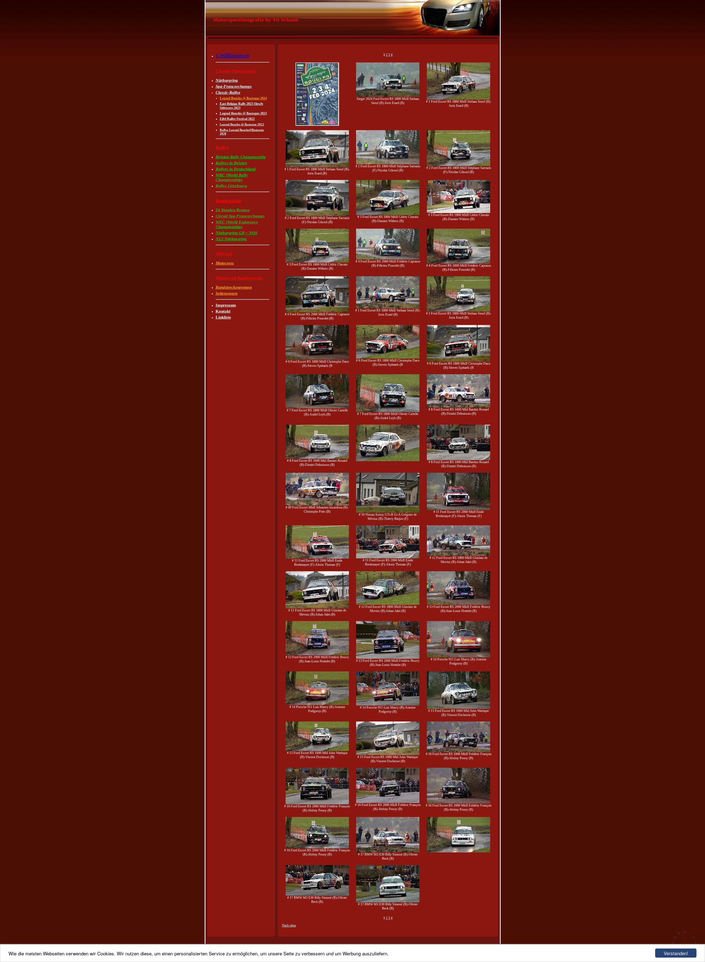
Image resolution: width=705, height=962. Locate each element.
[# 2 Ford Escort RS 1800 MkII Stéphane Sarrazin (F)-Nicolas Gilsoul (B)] (387, 163)
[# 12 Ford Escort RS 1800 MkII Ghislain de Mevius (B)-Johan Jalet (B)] (458, 555)
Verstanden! (676, 953)
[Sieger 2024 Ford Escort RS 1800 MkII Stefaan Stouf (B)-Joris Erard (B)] (387, 96)
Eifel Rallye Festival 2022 (237, 119)
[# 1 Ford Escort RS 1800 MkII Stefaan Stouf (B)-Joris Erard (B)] (458, 98)
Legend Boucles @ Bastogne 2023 (243, 113)
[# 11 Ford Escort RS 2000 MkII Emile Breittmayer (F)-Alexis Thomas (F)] (458, 509)
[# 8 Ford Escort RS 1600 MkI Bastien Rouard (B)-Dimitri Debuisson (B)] (458, 406)
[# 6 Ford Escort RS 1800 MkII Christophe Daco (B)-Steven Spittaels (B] (317, 358)
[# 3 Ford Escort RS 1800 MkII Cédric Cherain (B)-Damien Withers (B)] (387, 214)
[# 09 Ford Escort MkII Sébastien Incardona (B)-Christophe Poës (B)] (317, 504)
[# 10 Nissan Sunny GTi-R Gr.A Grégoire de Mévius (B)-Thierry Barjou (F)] (387, 511)
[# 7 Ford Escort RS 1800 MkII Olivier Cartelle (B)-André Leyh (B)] (317, 407)
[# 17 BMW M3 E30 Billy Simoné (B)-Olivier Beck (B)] (387, 851)
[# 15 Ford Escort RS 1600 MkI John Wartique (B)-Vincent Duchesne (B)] (458, 708)
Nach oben (289, 925)
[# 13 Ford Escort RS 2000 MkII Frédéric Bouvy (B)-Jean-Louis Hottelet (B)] (458, 604)
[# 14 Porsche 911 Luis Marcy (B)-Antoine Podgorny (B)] (458, 656)
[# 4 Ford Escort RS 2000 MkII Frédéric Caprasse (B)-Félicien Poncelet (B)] (387, 258)
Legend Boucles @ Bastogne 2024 (243, 98)
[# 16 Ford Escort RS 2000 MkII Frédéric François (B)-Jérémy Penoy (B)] (458, 751)
